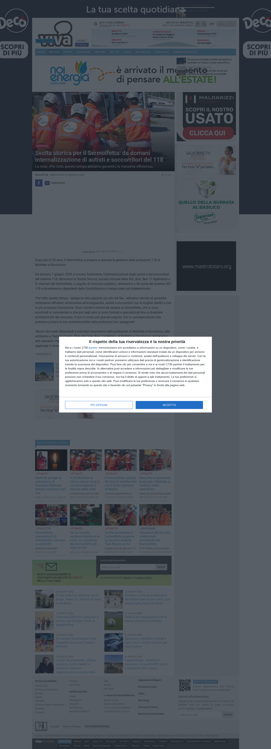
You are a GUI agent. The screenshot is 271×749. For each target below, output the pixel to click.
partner (93, 347)
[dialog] (135, 374)
